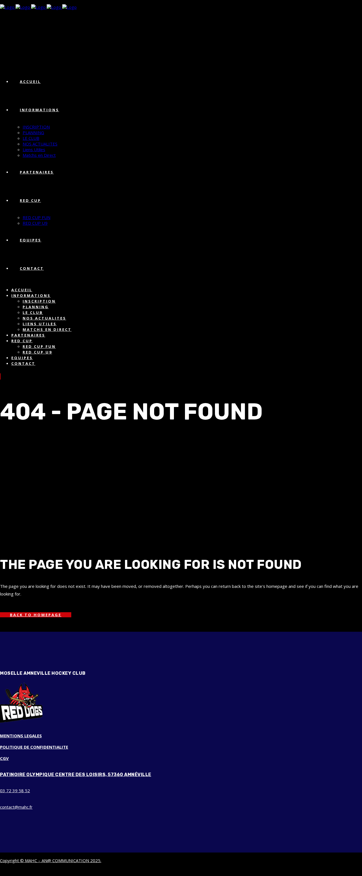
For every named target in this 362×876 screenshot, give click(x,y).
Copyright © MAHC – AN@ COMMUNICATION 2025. (50, 860)
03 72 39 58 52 (15, 790)
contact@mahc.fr (16, 807)
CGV (4, 758)
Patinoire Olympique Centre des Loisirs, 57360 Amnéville (75, 774)
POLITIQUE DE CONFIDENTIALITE (34, 747)
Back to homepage (35, 614)
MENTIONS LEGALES (21, 735)
